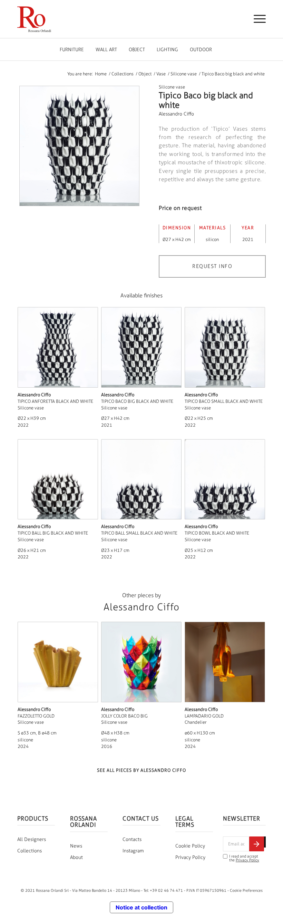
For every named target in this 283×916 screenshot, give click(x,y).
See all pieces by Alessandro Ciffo (141, 770)
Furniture (72, 50)
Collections (29, 851)
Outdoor (201, 50)
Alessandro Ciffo (176, 114)
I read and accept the (244, 858)
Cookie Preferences (246, 890)
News (76, 846)
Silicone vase (172, 87)
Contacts (132, 839)
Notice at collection (141, 907)
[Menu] (256, 19)
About (76, 857)
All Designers (31, 839)
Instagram (133, 851)
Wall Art (106, 50)
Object (137, 50)
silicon (212, 239)
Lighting (167, 50)
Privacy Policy (190, 857)
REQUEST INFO (212, 266)
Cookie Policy (190, 846)
